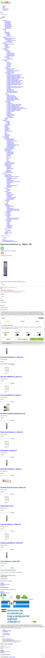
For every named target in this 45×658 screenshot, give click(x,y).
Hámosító (8, 183)
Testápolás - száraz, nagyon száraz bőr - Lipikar (15, 86)
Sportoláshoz (9, 36)
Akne (8, 61)
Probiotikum (9, 196)
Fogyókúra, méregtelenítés (9, 163)
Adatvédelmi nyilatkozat (7, 630)
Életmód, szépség (6, 136)
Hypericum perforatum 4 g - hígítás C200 (10, 241)
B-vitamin (6, 127)
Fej (5, 30)
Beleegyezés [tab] (7, 321)
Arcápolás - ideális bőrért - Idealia (13, 106)
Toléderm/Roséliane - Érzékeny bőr (13, 99)
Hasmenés (9, 193)
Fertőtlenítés (9, 179)
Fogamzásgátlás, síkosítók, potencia (13, 209)
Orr (7, 202)
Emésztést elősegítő (10, 199)
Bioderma (6, 67)
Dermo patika (5, 59)
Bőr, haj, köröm (7, 150)
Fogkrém (8, 221)
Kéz (7, 158)
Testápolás (9, 66)
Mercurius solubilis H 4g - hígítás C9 (10, 395)
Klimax (8, 207)
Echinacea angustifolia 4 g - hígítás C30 (11, 542)
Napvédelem (9, 157)
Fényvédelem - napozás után (12, 92)
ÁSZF (4, 629)
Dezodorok (9, 85)
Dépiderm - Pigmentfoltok (11, 96)
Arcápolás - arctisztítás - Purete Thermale (14, 104)
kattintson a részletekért (17, 292)
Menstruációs (7, 32)
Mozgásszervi (7, 33)
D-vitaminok (7, 135)
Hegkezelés (9, 187)
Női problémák (7, 205)
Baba (8, 94)
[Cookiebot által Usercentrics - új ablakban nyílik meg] (39, 318)
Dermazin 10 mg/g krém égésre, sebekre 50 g (13, 487)
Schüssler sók (9, 41)
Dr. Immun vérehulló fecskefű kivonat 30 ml (12, 413)
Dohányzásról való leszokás (9, 162)
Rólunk (4, 6)
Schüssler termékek (8, 25)
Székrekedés (9, 192)
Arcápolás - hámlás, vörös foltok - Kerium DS (15, 83)
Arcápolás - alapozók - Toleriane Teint (13, 82)
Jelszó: (1, 648)
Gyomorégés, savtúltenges (11, 197)
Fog (5, 31)
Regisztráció (2, 585)
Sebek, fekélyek (10, 182)
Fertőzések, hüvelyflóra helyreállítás (13, 210)
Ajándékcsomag (10, 103)
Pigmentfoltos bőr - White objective (13, 70)
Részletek (12, 364)
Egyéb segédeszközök (11, 147)
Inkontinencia (9, 211)
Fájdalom (4, 29)
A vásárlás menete (6, 8)
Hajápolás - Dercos (10, 114)
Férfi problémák (7, 212)
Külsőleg (8, 34)
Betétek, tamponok (10, 206)
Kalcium (6, 126)
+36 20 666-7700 (8, 638)
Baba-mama (5, 48)
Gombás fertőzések (10, 151)
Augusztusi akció (8, 21)
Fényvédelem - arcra (10, 89)
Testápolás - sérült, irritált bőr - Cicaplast (14, 87)
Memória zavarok (8, 174)
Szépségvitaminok (10, 152)
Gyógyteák (9, 230)
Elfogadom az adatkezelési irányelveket (8, 575)
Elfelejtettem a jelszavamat (5, 584)
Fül (7, 203)
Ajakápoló (9, 155)
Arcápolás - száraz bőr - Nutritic (12, 79)
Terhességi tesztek (10, 208)
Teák (8, 169)
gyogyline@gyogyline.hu (9, 639)
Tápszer (8, 51)
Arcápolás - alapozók (10, 111)
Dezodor (8, 161)
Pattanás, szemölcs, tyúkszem (12, 185)
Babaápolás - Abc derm (11, 68)
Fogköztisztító (9, 227)
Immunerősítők (7, 134)
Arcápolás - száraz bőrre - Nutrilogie (13, 110)
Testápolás (9, 50)
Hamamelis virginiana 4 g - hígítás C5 (11, 469)
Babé (6, 60)
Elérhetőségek (5, 9)
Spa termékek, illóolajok (9, 148)
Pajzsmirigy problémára (9, 172)
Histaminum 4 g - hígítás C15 (8, 450)
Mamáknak (7, 56)
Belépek (2, 583)
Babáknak (6, 49)
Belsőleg (8, 190)
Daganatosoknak (8, 171)
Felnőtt (8, 122)
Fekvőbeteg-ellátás (10, 139)
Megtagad (8, 339)
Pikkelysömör (9, 186)
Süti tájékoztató (5, 631)
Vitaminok (6, 47)
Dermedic (6, 118)
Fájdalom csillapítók (10, 55)
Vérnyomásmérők (10, 146)
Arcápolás (9, 62)
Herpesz (8, 184)
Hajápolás (8, 65)
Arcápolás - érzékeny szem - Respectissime (14, 74)
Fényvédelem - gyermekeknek (12, 91)
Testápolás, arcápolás (10, 71)
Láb (7, 159)
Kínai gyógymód (8, 164)
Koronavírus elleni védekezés (12, 178)
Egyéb (4, 173)
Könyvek (6, 231)
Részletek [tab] (22, 321)
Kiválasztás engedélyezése (22, 339)
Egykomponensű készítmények (10, 38)
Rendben (37, 339)
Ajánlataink (5, 20)
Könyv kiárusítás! (8, 23)
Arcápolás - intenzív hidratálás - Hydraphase (14, 80)
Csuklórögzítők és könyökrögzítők (13, 144)
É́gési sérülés (9, 177)
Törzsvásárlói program (6, 634)
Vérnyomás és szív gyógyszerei (12, 218)
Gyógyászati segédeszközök (10, 138)
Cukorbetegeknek (8, 165)
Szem (8, 201)
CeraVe (6, 119)
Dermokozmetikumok (8, 26)
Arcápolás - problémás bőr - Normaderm (14, 109)
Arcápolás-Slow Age (10, 117)
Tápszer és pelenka (8, 28)
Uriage (6, 93)
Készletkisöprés (7, 22)
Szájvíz (8, 222)
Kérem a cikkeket (3, 576)
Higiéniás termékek (10, 180)
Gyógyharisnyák (10, 141)
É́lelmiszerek (9, 170)
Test (7, 160)
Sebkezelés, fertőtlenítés (11, 145)
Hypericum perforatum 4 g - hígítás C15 (11, 432)
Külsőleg (8, 189)
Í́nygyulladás (9, 220)
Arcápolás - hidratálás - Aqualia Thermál (14, 105)
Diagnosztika (7, 137)
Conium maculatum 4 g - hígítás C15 (10, 524)
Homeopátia (5, 37)
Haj (7, 156)
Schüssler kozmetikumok (11, 40)
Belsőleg (8, 35)
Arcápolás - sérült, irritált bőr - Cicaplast (14, 84)
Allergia (6, 188)
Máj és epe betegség (10, 198)
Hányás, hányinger (10, 194)
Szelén (6, 133)
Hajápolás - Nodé (10, 69)
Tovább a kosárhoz (12, 656)
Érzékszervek (7, 200)
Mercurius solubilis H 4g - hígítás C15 (11, 376)
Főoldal (4, 239)
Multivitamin (7, 121)
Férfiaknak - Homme (10, 115)
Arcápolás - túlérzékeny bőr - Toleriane (14, 76)
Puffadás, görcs (9, 195)
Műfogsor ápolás (10, 225)
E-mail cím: (2, 646)
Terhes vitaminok (10, 58)
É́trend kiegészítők (10, 168)
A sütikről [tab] (37, 321)
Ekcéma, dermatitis (10, 153)
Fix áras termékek (8, 24)
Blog (3, 7)
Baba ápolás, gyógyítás (11, 53)
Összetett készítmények (9, 42)
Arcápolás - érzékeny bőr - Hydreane (13, 75)
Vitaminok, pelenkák (10, 54)
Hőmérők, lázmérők (10, 142)
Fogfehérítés (9, 226)
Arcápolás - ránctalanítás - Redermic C (13, 81)
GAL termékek (7, 125)
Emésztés (6, 191)
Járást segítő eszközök (11, 143)
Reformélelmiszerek (8, 149)
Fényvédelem (9, 63)
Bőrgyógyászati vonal (11, 95)
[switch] (17, 335)
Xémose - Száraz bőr (10, 100)
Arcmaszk (9, 102)
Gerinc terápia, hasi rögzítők (12, 140)
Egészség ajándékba (8, 232)
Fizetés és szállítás (6, 633)
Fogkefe (8, 223)
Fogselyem (9, 224)
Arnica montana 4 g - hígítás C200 (10, 561)
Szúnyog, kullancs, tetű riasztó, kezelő (13, 181)
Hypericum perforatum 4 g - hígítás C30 (11, 357)
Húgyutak (6, 204)
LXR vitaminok (7, 27)
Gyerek (8, 123)
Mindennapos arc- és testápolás (12, 98)
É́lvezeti (8, 229)
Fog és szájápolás (8, 219)
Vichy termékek (7, 101)
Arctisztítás (9, 73)
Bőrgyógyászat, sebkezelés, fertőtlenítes (12, 176)
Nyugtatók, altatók (8, 175)
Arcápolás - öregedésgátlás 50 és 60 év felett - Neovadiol (17, 108)
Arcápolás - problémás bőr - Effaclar (13, 78)
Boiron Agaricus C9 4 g (7, 506)
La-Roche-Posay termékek (9, 72)
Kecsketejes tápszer (10, 52)
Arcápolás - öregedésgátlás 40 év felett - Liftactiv (15, 107)
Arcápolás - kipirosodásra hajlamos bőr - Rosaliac (15, 77)
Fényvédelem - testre (10, 90)
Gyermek (8, 64)
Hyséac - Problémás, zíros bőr (12, 97)
